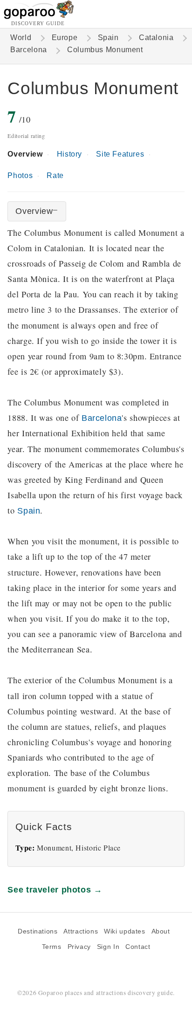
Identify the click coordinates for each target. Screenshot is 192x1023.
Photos (20, 175)
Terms (52, 946)
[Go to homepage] (39, 16)
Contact (137, 946)
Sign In (108, 946)
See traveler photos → (54, 889)
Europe (65, 37)
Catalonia (156, 37)
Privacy (79, 946)
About (160, 931)
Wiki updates (124, 931)
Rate (55, 175)
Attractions (80, 931)
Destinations (37, 931)
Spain (108, 37)
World (20, 37)
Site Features (120, 154)
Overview (24, 154)
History (69, 154)
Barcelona (28, 50)
